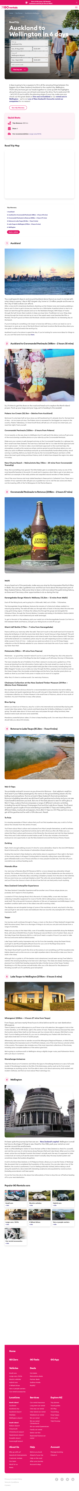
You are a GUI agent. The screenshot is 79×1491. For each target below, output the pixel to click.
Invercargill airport (16, 1441)
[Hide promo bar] (76, 2)
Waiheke (12, 1415)
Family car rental (36, 1429)
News (11, 1467)
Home (11, 13)
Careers (7, 1485)
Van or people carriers (17, 1389)
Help (32, 1446)
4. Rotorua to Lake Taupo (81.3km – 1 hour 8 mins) (22, 221)
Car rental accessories (17, 1392)
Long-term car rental (37, 1406)
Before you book (36, 1452)
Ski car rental (35, 1418)
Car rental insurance (37, 1402)
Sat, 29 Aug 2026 (18, 49)
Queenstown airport (16, 1435)
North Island (13, 1402)
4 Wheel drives (14, 1385)
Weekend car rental (37, 1415)
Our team (12, 1461)
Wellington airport (15, 1418)
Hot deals (33, 1373)
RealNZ (32, 1385)
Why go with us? (15, 1452)
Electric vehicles (15, 1379)
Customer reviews (15, 1458)
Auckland (12, 1406)
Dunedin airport (15, 1438)
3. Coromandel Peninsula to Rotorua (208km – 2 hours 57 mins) (27, 218)
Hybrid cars (13, 1382)
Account (55, 1446)
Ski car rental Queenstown (39, 1426)
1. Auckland (10, 212)
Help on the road (36, 1458)
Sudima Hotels (35, 1382)
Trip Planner (19, 13)
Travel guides (55, 1406)
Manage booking (57, 1452)
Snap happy (55, 1415)
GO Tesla (34, 1359)
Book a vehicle (13, 232)
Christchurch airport (16, 1432)
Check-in (54, 1455)
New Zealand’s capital (49, 1142)
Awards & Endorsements (18, 1455)
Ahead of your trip (36, 1455)
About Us (14, 1446)
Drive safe (54, 1418)
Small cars (13, 1373)
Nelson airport (14, 1426)
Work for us (13, 1464)
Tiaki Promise (55, 1421)
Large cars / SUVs (15, 1376)
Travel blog (55, 1412)
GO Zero (13, 1359)
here (32, 335)
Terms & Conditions (12, 1482)
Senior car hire (35, 1433)
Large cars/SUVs (35, 134)
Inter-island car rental (37, 1412)
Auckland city (14, 1409)
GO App (55, 1359)
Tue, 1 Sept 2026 (17, 60)
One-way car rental (37, 1409)
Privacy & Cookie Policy (13, 1479)
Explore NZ (56, 1397)
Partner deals (35, 1379)
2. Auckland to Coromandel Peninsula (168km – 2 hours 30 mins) (27, 215)
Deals (33, 1368)
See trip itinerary (18, 108)
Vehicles (13, 1368)
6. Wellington (11, 227)
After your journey (36, 1461)
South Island (13, 1423)
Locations (14, 1397)
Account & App (35, 1464)
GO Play (54, 1409)
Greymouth (13, 1429)
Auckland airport (15, 1412)
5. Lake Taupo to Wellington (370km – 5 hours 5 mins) (24, 224)
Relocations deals (36, 1376)
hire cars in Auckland (41, 96)
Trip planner (55, 1402)
